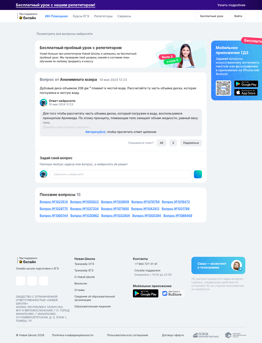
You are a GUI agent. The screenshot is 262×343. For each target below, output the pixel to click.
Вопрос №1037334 (84, 208)
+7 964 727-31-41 (145, 263)
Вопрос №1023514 (54, 202)
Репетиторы (103, 16)
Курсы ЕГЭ (81, 16)
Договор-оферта (173, 335)
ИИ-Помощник (56, 16)
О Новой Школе (84, 276)
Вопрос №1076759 (145, 202)
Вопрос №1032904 (115, 215)
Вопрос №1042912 (145, 208)
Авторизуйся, (120, 132)
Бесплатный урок (211, 16)
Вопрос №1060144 (54, 215)
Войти (238, 16)
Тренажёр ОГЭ (84, 263)
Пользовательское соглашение (127, 335)
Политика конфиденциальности (72, 335)
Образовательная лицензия (92, 306)
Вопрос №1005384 (146, 215)
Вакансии (80, 283)
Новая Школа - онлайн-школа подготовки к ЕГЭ (26, 16)
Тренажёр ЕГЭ (83, 270)
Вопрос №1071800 (115, 208)
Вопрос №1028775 (54, 208)
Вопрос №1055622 (84, 202)
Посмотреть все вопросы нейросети (65, 34)
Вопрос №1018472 (176, 202)
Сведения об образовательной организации (94, 298)
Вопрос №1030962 (84, 215)
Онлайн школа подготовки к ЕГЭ (37, 268)
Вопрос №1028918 (115, 202)
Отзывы (79, 289)
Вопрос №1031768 (175, 208)
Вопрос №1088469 (177, 215)
